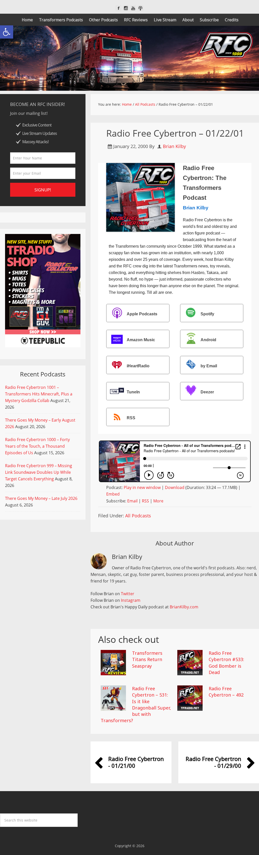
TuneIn (133, 392)
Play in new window (142, 487)
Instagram (130, 600)
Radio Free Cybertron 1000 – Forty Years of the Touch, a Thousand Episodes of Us (37, 446)
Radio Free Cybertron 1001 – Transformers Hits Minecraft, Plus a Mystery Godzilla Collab (38, 394)
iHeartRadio (138, 366)
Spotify (207, 314)
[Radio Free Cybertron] (129, 58)
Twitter (127, 593)
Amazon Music (141, 340)
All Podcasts (138, 516)
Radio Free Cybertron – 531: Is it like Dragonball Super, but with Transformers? (136, 704)
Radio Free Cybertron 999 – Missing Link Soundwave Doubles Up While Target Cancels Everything (38, 472)
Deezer (207, 392)
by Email (209, 366)
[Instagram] (126, 8)
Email (132, 501)
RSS (131, 418)
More (158, 501)
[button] (6, 32)
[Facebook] (118, 8)
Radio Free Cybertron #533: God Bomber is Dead (226, 662)
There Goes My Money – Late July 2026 (41, 498)
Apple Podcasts (142, 314)
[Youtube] (133, 8)
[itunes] (140, 8)
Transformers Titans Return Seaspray (147, 659)
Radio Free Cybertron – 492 (226, 691)
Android (208, 340)
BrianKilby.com (184, 607)
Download (174, 487)
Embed (113, 494)
